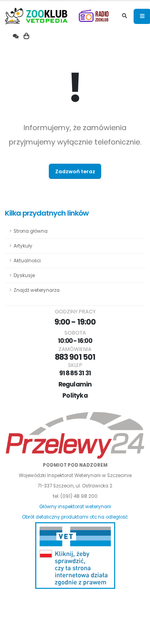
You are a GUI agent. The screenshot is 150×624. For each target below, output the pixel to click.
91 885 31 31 (75, 373)
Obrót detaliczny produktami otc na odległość (75, 517)
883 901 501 (75, 357)
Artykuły (23, 246)
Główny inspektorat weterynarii (75, 506)
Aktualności (27, 261)
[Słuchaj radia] (93, 16)
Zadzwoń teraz (75, 171)
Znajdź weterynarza (37, 290)
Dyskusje (24, 275)
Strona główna (31, 231)
